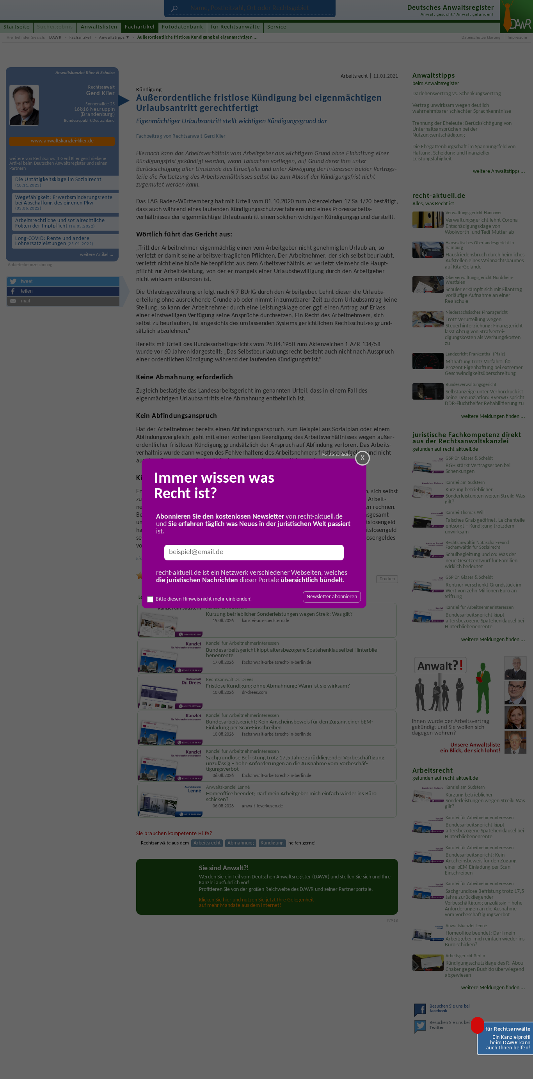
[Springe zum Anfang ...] (519, 1065)
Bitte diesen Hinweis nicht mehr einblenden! (204, 599)
